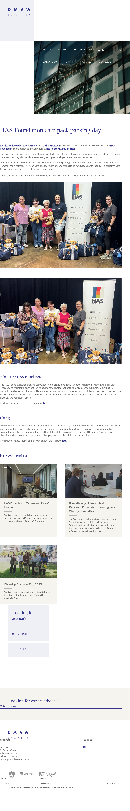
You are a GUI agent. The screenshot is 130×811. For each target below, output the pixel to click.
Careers (62, 50)
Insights (85, 61)
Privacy (43, 779)
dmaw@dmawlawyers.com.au (15, 759)
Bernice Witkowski (10, 145)
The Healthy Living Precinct (60, 148)
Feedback (4, 783)
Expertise (49, 61)
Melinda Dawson (51, 145)
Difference (48, 50)
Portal (3, 779)
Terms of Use (46, 783)
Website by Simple (114, 783)
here (45, 403)
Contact (104, 61)
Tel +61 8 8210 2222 (10, 756)
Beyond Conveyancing (82, 50)
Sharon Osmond (29, 145)
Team (68, 61)
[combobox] (110, 50)
